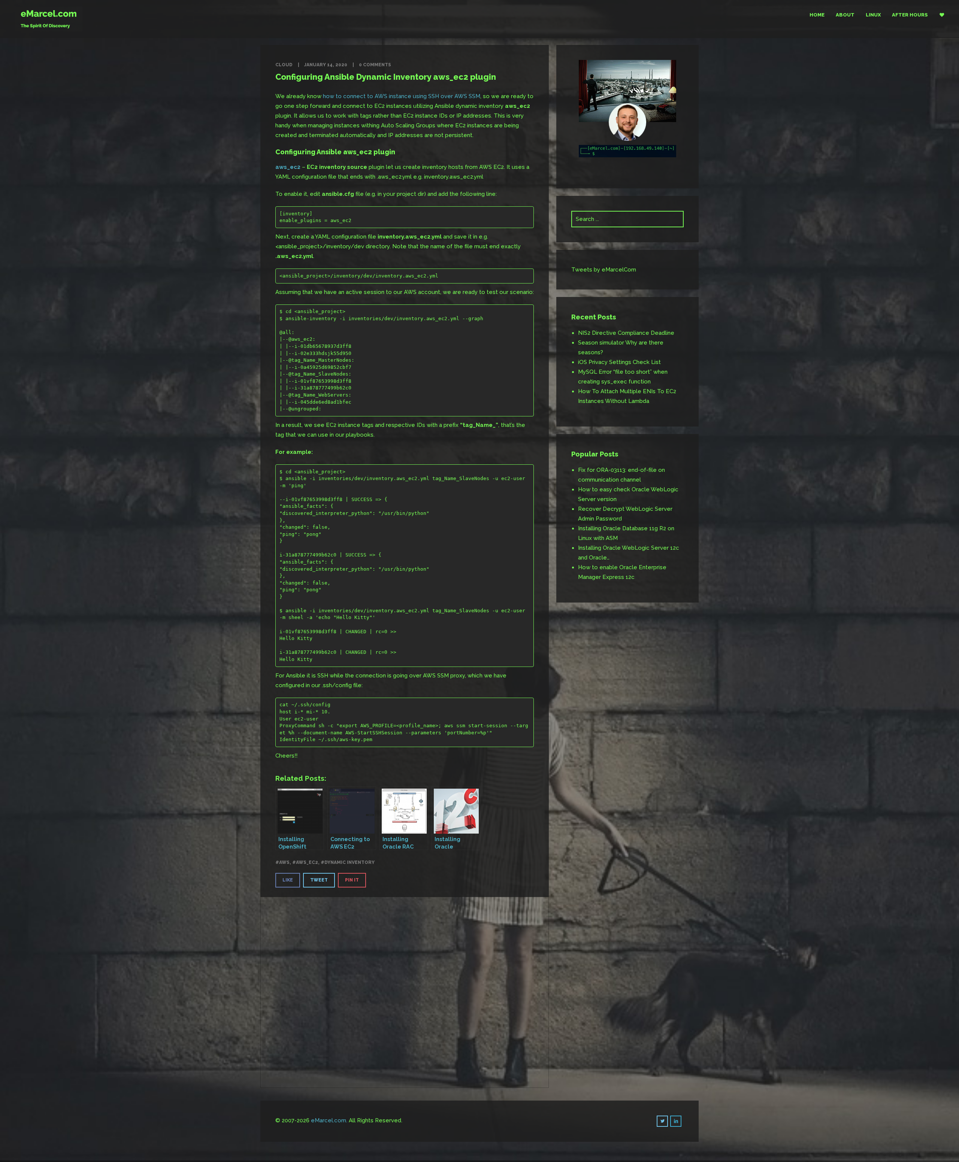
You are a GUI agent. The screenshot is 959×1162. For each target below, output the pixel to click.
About (845, 15)
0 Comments (375, 64)
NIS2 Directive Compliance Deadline (626, 333)
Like (287, 880)
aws (284, 862)
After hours (910, 15)
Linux (873, 15)
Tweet (319, 880)
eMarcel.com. (329, 1120)
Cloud (284, 64)
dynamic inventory (349, 862)
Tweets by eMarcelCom (603, 269)
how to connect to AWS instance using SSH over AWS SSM (401, 96)
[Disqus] (404, 990)
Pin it (352, 880)
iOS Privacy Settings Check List (619, 362)
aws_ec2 (287, 167)
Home (817, 15)
